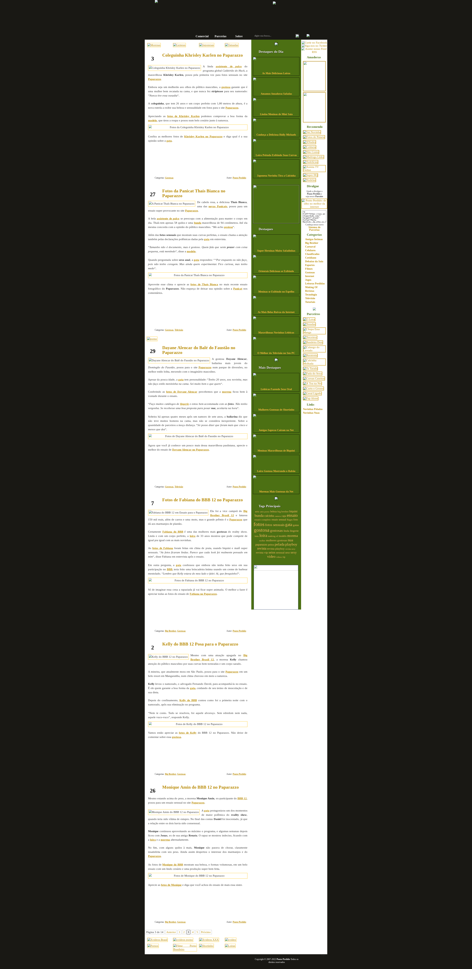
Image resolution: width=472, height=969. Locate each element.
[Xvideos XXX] (209, 939)
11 (234, 473)
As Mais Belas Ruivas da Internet (276, 312)
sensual (280, 552)
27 (234, 316)
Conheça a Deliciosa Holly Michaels (276, 134)
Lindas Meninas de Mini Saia (276, 114)
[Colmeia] (309, 147)
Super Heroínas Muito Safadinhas (276, 250)
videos (279, 557)
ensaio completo (262, 519)
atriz (257, 511)
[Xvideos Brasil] (157, 939)
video (271, 556)
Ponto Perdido (224, 13)
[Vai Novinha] (311, 132)
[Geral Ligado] (312, 393)
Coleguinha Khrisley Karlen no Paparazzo (202, 55)
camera (278, 516)
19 (234, 164)
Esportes (310, 265)
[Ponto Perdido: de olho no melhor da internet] (314, 206)
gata (288, 524)
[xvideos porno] (183, 939)
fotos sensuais (274, 525)
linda (286, 530)
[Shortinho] (206, 945)
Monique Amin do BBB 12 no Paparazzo (200, 787)
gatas (296, 525)
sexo (287, 552)
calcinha (269, 516)
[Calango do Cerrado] (314, 350)
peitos (271, 544)
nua (290, 540)
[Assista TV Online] (314, 170)
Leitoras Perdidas (315, 283)
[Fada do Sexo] (312, 373)
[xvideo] (230, 939)
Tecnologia (311, 294)
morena (292, 536)
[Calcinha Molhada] (314, 363)
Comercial (202, 36)
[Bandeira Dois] (312, 342)
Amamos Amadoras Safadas (276, 93)
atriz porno (265, 512)
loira (263, 535)
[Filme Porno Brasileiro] (185, 949)
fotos (259, 524)
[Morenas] (154, 45)
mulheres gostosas (276, 540)
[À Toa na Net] (312, 383)
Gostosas (169, 178)
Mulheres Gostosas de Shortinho (276, 409)
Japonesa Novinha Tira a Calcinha (276, 175)
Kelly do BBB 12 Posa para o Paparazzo (200, 644)
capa (284, 516)
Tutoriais (310, 302)
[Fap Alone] (310, 398)
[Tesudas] (309, 324)
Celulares (310, 250)
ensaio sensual (279, 519)
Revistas (309, 291)
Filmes (309, 268)
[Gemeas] (179, 45)
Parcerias (220, 36)
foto (295, 519)
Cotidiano (310, 257)
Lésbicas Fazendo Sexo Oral (276, 389)
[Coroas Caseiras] (314, 378)
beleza (273, 511)
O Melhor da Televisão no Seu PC (276, 353)
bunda (259, 515)
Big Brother (170, 631)
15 (234, 908)
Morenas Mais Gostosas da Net (276, 491)
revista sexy (290, 549)
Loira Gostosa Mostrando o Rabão (276, 471)
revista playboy (276, 548)
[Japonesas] (206, 45)
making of (273, 536)
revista (261, 548)
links (257, 536)
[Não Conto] (311, 151)
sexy (294, 552)
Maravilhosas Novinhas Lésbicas (276, 332)
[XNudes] (309, 142)
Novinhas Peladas (312, 409)
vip (283, 557)
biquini (293, 511)
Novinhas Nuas (311, 412)
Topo (323, 955)
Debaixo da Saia (314, 261)
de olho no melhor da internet (224, 24)
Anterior (171, 932)
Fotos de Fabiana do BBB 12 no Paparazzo (202, 499)
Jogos (308, 279)
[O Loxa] (309, 319)
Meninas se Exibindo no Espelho (276, 291)
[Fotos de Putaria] (314, 137)
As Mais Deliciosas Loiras (276, 73)
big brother (283, 511)
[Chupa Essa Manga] (314, 332)
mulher (262, 540)
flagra (290, 519)
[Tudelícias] (310, 161)
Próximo (206, 932)
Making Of (311, 287)
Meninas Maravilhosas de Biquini (276, 450)
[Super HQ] (310, 175)
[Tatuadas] (232, 45)
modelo (283, 535)
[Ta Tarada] (310, 368)
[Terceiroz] (310, 337)
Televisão (179, 330)
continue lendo (174, 152)
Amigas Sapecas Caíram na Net (276, 430)
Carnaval (310, 246)
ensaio (292, 515)
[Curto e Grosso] (313, 388)
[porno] (152, 338)
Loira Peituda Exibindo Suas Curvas (276, 155)
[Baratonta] (310, 355)
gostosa (261, 530)
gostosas (276, 530)
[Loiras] (230, 945)
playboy (291, 544)
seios (272, 552)
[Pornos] (153, 945)
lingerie (294, 530)
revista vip (262, 552)
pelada (279, 544)
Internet (309, 276)
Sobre (239, 36)
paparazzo (261, 544)
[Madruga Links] (313, 156)
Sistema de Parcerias (314, 228)
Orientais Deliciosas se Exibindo (276, 271)
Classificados (312, 254)
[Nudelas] (309, 180)
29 (234, 760)
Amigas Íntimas (314, 239)
